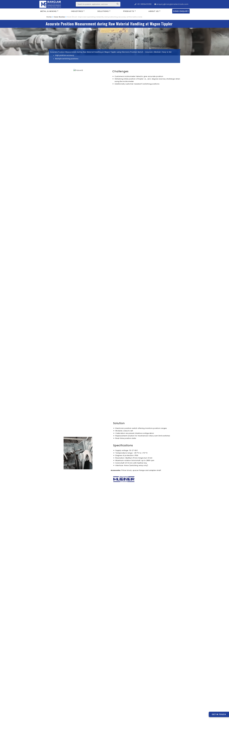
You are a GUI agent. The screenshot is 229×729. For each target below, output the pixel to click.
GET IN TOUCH (219, 714)
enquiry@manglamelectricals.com (172, 4)
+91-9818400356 (144, 4)
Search (117, 4)
